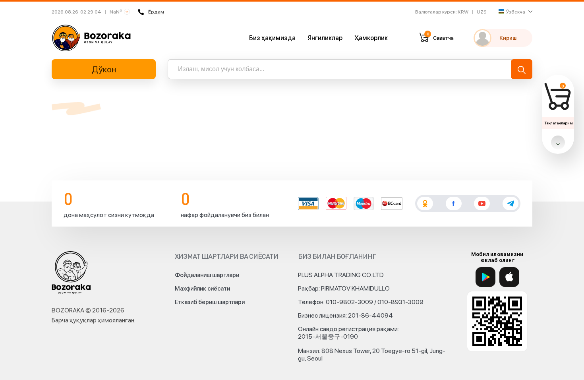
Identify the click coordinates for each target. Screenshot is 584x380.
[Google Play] (485, 277)
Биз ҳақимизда (272, 38)
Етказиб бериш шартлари (210, 302)
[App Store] (509, 277)
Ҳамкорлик (371, 38)
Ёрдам (156, 12)
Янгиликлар (324, 38)
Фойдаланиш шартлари (207, 275)
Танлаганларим (558, 122)
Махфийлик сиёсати (202, 288)
